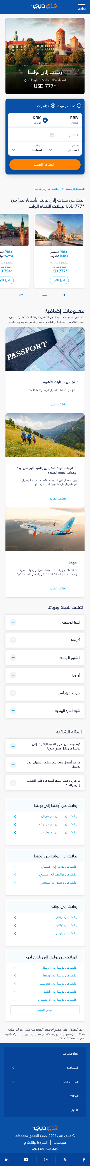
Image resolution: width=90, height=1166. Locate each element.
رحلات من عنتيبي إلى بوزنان (59, 816)
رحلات (55, 188)
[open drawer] (81, 5)
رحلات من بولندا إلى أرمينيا (60, 975)
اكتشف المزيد (58, 404)
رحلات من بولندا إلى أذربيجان (59, 967)
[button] (44, 295)
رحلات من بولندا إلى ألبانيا (61, 991)
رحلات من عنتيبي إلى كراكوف (58, 824)
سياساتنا (60, 1142)
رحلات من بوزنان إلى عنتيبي (59, 866)
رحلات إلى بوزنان (66, 917)
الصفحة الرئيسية (75, 188)
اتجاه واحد (43, 106)
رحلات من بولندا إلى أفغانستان (58, 983)
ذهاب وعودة (67, 106)
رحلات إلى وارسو (66, 933)
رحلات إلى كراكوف (65, 925)
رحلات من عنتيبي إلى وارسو (59, 832)
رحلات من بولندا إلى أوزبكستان (58, 999)
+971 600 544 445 (45, 1149)
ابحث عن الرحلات (44, 164)
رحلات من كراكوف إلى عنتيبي (58, 874)
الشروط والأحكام (36, 1142)
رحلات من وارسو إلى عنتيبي (59, 882)
